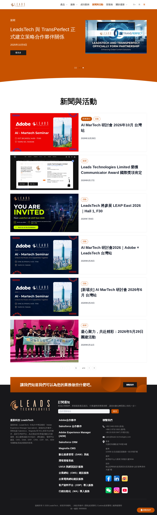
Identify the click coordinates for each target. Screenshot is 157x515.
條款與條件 (78, 505)
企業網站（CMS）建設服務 (74, 472)
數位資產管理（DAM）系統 (74, 454)
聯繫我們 (130, 385)
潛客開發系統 (66, 460)
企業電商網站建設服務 (71, 479)
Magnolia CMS (67, 448)
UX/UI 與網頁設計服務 (71, 466)
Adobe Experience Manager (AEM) (75, 434)
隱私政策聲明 (90, 505)
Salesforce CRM (68, 442)
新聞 (12, 20)
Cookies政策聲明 (104, 505)
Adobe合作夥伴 (67, 420)
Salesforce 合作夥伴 (70, 426)
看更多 (18, 53)
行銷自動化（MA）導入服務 (74, 491)
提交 (115, 411)
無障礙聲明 (117, 505)
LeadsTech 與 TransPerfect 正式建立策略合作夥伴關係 (42, 33)
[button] (79, 67)
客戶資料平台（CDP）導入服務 (76, 485)
